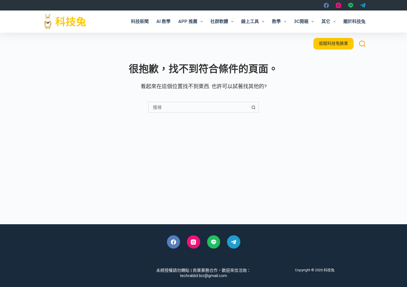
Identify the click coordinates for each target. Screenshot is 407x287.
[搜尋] (362, 44)
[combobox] (198, 107)
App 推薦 (187, 21)
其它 (325, 21)
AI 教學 (163, 21)
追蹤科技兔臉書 (333, 43)
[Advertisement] (203, 177)
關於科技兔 (354, 21)
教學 (276, 21)
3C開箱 (301, 21)
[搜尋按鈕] (253, 107)
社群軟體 (219, 21)
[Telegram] (362, 5)
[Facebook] (326, 5)
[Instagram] (338, 5)
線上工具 (250, 21)
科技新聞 (140, 21)
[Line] (350, 5)
